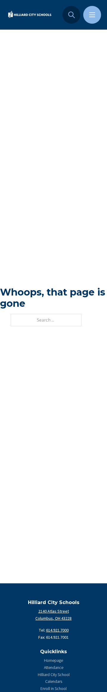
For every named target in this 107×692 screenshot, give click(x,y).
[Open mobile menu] (92, 14)
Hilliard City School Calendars (54, 678)
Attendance (53, 668)
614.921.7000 (57, 630)
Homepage (53, 661)
